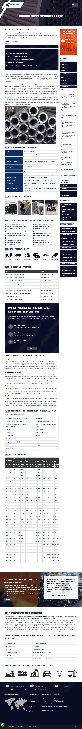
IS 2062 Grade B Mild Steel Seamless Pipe (68, 152)
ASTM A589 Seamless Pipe (67, 113)
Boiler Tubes (64, 167)
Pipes (62, 89)
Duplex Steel (64, 68)
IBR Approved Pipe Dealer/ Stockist (68, 210)
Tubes (62, 159)
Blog (69, 5)
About (37, 5)
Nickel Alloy (64, 84)
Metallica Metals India (21, 726)
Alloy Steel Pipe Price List (68, 238)
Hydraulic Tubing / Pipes (67, 177)
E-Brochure (74, 5)
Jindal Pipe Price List (66, 254)
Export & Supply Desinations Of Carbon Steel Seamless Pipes (23, 65)
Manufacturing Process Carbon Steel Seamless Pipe (21, 59)
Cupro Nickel (64, 189)
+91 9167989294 (68, 50)
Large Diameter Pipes (66, 157)
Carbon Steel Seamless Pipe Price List (17, 56)
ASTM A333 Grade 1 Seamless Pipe (68, 110)
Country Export (65, 195)
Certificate (33, 706)
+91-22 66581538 (18, 327)
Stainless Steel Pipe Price (68, 248)
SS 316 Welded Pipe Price (67, 245)
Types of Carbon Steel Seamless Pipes (17, 53)
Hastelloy (63, 80)
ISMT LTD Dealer (65, 214)
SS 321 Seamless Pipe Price (68, 267)
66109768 (39, 327)
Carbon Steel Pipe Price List (68, 229)
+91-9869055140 (18, 335)
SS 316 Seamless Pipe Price (68, 232)
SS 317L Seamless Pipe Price (68, 270)
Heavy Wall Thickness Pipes (68, 175)
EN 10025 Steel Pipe (66, 120)
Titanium (63, 71)
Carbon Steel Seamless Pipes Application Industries (21, 69)
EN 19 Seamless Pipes (66, 117)
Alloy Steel (64, 186)
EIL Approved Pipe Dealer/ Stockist (67, 205)
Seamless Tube (65, 180)
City (31, 711)
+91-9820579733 (28, 335)
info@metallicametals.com (21, 343)
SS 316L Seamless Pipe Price (68, 261)
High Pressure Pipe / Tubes (68, 173)
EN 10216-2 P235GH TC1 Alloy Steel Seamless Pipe (68, 130)
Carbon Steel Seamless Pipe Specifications (19, 50)
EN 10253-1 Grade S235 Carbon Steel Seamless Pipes (68, 136)
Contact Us (7, 599)
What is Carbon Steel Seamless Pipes (17, 47)
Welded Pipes (64, 154)
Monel (62, 77)
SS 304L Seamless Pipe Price (68, 258)
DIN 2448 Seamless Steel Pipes (68, 149)
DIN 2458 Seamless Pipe (67, 146)
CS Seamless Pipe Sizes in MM (15, 62)
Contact (65, 5)
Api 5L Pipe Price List (66, 235)
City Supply (64, 192)
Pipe (41, 5)
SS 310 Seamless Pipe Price (68, 264)
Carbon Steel (64, 87)
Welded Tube (64, 182)
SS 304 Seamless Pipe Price (68, 241)
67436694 (27, 327)
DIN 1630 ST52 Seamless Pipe (68, 142)
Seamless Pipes (65, 92)
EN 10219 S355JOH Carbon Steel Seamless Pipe (69, 133)
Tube (44, 5)
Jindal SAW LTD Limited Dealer (67, 218)
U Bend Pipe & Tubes (66, 164)
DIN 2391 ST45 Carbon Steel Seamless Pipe (68, 139)
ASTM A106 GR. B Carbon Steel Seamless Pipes (68, 104)
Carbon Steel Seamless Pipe (68, 94)
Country (32, 714)
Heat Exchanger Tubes (67, 162)
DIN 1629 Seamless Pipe (67, 144)
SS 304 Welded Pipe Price (67, 251)
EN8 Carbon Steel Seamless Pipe (69, 115)
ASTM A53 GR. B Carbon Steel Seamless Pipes (68, 100)
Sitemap (72, 726)
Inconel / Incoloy (65, 74)
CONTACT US (31, 349)
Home (34, 5)
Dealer (53, 5)
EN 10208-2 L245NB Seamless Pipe (68, 123)
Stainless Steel (65, 64)
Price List (48, 5)
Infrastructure (34, 703)
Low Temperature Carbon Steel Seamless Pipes (68, 97)
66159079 (33, 327)
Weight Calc (59, 5)
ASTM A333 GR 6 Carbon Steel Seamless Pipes (68, 107)
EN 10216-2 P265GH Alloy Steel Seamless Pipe (68, 126)
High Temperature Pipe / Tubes (67, 170)
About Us (32, 701)
